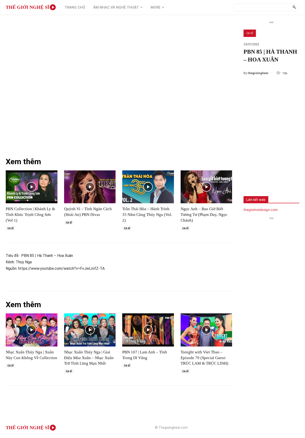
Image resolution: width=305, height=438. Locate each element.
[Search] (294, 7)
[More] (282, 177)
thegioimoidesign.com (261, 210)
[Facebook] (251, 177)
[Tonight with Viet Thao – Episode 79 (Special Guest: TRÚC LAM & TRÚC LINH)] (206, 329)
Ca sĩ (249, 33)
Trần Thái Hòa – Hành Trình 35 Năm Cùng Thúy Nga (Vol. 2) (147, 215)
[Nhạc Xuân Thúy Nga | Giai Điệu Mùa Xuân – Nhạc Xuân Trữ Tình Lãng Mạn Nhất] (90, 329)
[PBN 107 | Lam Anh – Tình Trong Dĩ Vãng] (148, 329)
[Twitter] (266, 177)
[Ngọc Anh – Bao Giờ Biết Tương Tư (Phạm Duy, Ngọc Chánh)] (206, 187)
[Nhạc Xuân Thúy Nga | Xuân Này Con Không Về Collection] (31, 329)
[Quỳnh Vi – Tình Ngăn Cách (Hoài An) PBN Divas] (90, 187)
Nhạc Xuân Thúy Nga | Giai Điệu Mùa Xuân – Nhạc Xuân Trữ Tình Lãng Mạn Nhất (89, 358)
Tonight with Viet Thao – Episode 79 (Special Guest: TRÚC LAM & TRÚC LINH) (204, 358)
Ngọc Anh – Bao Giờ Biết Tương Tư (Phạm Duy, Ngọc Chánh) (204, 215)
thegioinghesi (258, 73)
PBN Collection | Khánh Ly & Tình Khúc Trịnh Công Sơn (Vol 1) (30, 215)
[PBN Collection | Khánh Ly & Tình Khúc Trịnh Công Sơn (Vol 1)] (31, 187)
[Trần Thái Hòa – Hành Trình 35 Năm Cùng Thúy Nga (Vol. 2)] (148, 187)
